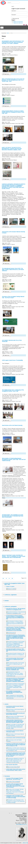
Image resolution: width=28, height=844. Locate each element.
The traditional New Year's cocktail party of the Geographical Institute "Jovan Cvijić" (13, 390)
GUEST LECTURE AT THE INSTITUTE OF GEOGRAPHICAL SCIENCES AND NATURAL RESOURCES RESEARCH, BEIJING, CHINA (12, 148)
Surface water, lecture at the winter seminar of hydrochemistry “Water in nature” (15, 770)
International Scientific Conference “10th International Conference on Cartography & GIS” (15, 650)
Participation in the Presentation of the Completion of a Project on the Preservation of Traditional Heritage (15, 796)
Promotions (7, 776)
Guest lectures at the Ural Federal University (12, 425)
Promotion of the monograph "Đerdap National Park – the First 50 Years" (13, 297)
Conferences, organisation (10, 594)
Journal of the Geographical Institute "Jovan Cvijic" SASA (14, 584)
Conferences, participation (10, 606)
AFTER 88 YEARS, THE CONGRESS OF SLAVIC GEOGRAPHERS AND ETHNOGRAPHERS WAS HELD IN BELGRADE (12, 516)
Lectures (6, 704)
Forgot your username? (18, 23)
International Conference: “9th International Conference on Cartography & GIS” (15, 609)
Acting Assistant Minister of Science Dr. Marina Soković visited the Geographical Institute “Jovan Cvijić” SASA (13, 112)
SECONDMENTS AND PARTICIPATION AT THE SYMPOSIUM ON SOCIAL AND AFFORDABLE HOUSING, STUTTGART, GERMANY (13, 42)
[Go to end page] (12, 578)
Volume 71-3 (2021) (10, 586)
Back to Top (25, 842)
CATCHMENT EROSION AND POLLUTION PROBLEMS (12, 341)
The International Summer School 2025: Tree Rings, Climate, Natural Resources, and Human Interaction (13, 269)
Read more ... (7, 74)
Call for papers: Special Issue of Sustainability (12, 360)
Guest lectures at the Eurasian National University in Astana (13, 232)
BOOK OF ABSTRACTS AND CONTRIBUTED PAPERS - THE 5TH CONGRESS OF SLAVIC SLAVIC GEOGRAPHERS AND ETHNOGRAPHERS (13, 556)
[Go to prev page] (6, 578)
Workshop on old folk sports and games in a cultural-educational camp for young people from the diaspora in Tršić (15, 744)
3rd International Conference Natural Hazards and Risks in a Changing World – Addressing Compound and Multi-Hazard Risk (15, 617)
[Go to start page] (3, 578)
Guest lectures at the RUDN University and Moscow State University (15, 714)
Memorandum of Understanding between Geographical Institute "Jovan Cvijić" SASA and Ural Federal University (13, 459)
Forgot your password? (18, 21)
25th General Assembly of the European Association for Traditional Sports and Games (15, 659)
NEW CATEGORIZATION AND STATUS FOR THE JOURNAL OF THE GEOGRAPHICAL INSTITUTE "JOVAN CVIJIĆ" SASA (13, 80)
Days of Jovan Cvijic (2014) (11, 764)
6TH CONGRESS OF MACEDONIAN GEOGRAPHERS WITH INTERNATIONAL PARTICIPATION (14, 692)
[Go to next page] (9, 578)
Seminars (6, 600)
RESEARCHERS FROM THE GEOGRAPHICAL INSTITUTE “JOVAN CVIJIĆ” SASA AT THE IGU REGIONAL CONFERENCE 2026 (15, 668)
